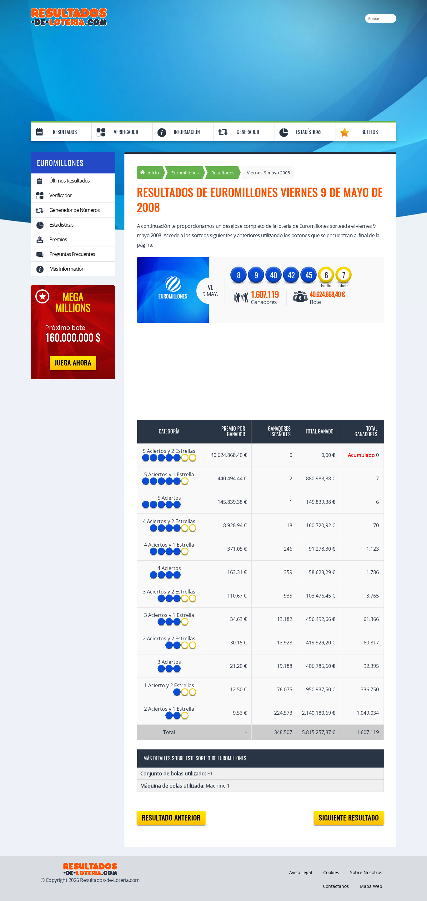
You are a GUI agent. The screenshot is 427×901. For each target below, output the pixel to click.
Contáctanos (336, 886)
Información (187, 132)
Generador (248, 132)
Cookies (331, 872)
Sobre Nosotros (366, 872)
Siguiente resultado (349, 817)
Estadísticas (309, 132)
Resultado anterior (171, 817)
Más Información (66, 268)
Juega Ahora (73, 362)
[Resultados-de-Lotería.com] (69, 11)
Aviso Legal (300, 872)
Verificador (126, 132)
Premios (58, 239)
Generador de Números (74, 210)
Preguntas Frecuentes (72, 254)
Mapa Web (371, 886)
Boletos (369, 132)
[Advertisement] (213, 72)
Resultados (65, 132)
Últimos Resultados (69, 180)
